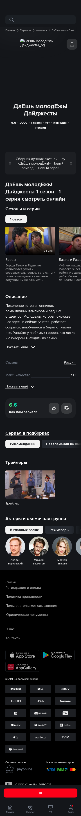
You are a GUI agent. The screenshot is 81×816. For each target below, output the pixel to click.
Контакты (12, 638)
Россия (40, 127)
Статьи (10, 582)
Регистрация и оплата (23, 587)
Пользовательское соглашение (31, 605)
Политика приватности (23, 596)
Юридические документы (26, 614)
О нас (10, 629)
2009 (23, 122)
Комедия (60, 122)
